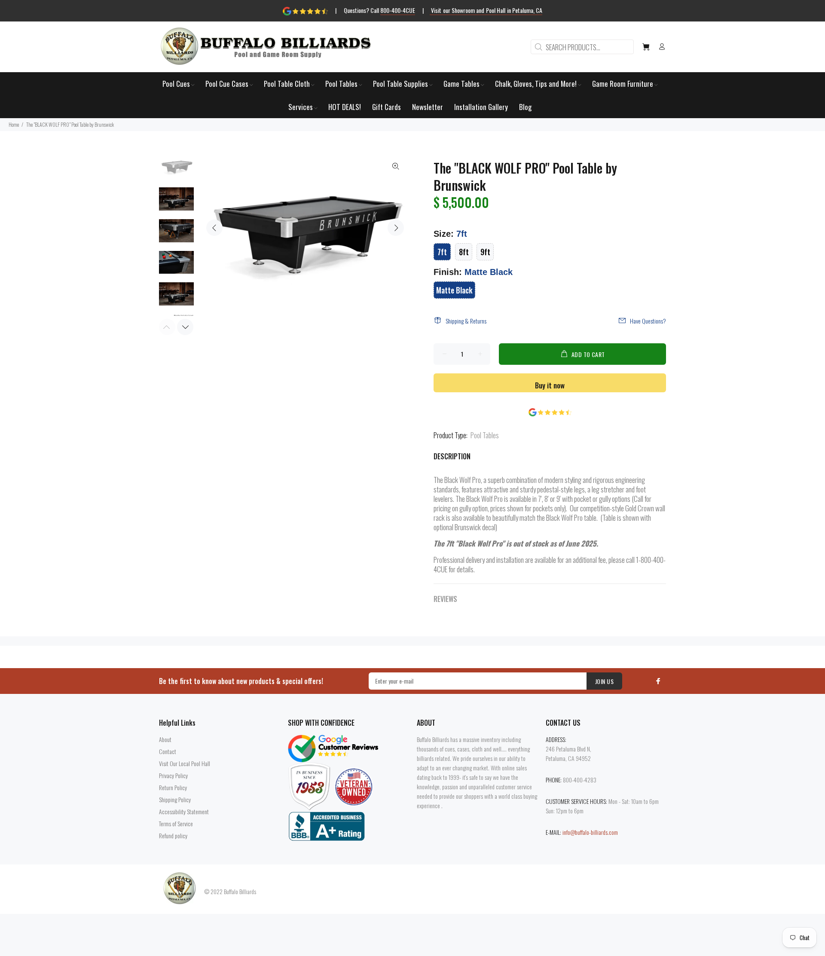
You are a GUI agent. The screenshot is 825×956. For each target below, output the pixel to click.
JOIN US (604, 681)
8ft (464, 251)
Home (14, 124)
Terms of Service (176, 823)
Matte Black (454, 290)
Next (396, 228)
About (165, 739)
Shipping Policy (175, 799)
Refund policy (173, 835)
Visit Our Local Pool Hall (184, 763)
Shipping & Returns (466, 320)
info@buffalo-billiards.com (590, 832)
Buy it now (550, 385)
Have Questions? (648, 320)
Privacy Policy (173, 775)
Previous (214, 228)
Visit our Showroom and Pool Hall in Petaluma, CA (486, 10)
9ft (485, 251)
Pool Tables (485, 435)
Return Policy (173, 787)
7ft (442, 251)
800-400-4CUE (397, 10)
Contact (167, 751)
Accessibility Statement (184, 811)
